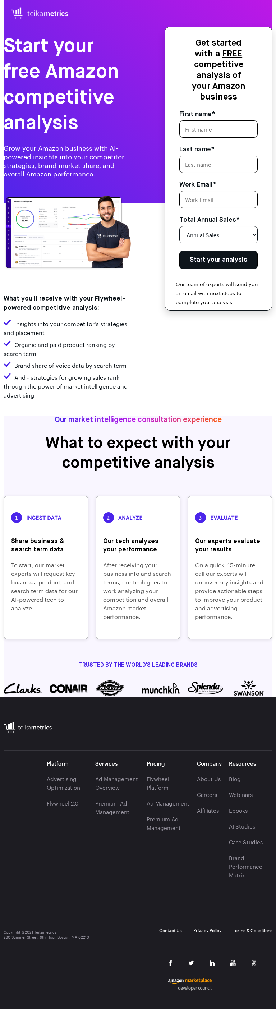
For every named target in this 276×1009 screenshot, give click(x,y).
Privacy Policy (207, 930)
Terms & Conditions (252, 930)
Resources (242, 763)
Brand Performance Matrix (245, 867)
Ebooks (238, 810)
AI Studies (242, 826)
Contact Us (170, 930)
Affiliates (208, 810)
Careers (207, 795)
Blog (235, 779)
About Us (209, 779)
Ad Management (168, 803)
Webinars (241, 795)
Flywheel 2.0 (62, 803)
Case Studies (246, 842)
